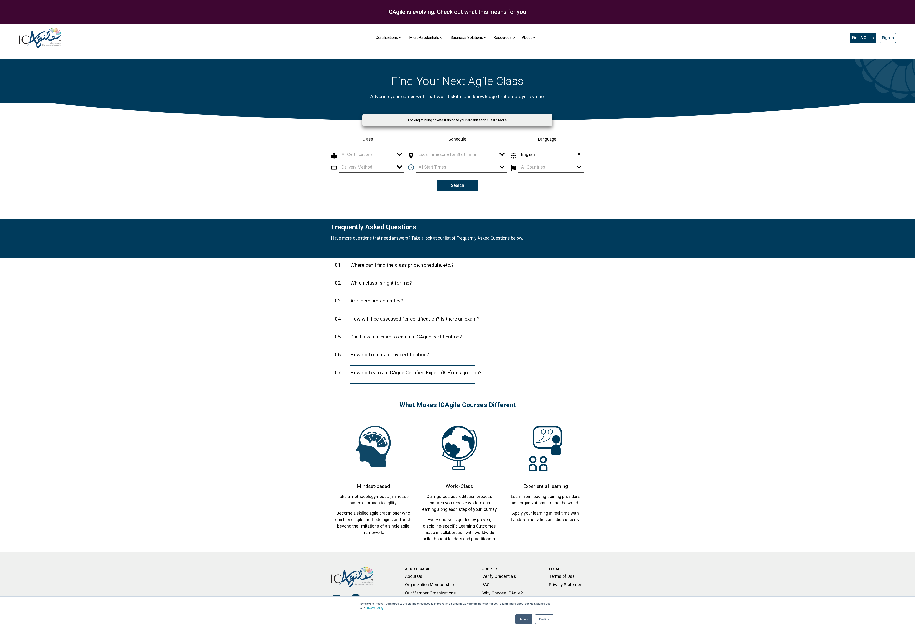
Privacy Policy (374, 608)
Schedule (457, 139)
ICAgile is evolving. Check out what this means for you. (457, 12)
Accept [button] (523, 619)
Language (547, 139)
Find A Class (863, 38)
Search (457, 185)
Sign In (888, 38)
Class (367, 139)
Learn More (498, 120)
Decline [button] (544, 619)
